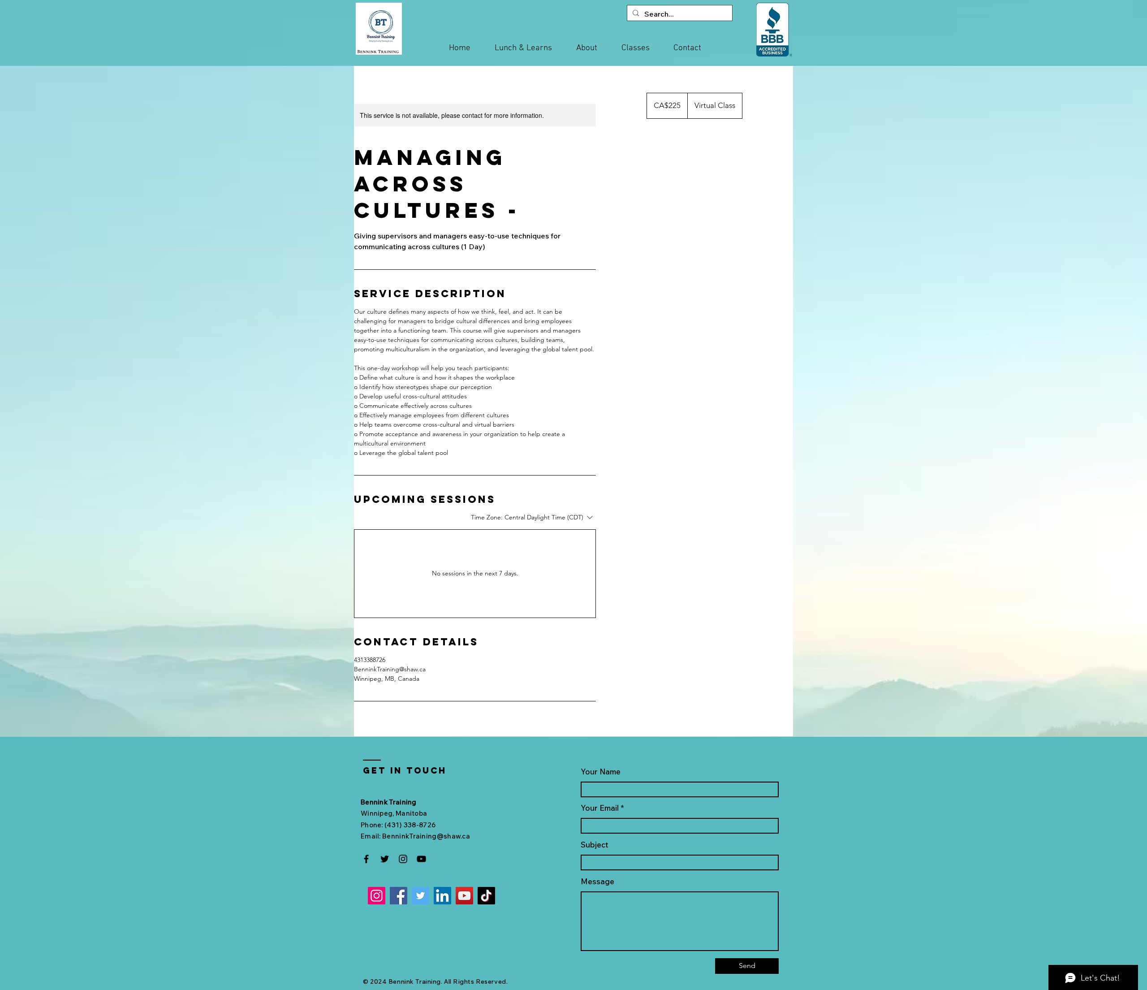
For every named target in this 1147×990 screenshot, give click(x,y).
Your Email (600, 808)
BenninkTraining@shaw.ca (426, 836)
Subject (594, 844)
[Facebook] (366, 859)
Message (597, 881)
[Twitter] (384, 859)
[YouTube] (421, 859)
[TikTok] (486, 895)
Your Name (601, 771)
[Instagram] (403, 859)
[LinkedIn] (442, 895)
